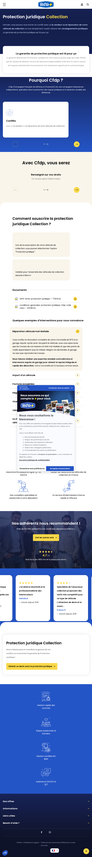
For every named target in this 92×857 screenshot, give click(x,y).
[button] (54, 850)
